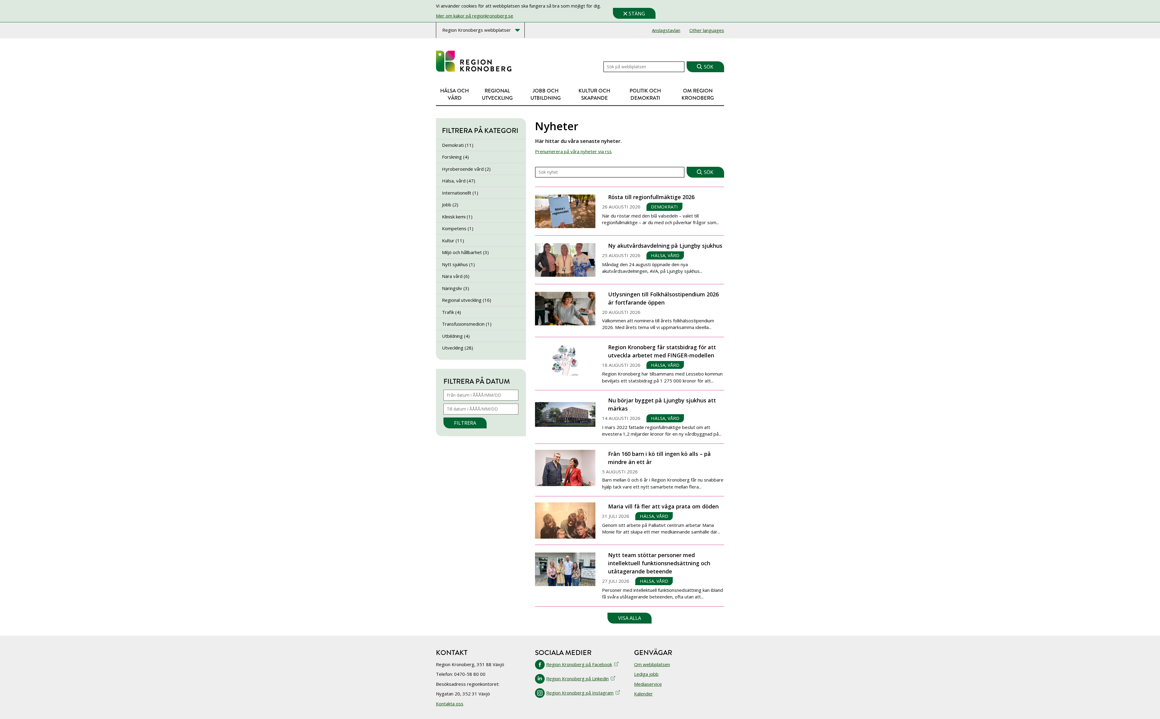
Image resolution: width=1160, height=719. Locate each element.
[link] (473, 61)
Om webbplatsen (652, 664)
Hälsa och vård (454, 94)
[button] (629, 618)
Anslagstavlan (666, 30)
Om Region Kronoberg (698, 94)
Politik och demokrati (645, 94)
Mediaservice (648, 684)
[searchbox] (610, 172)
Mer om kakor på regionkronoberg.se (474, 16)
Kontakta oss (449, 704)
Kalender (643, 694)
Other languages (706, 30)
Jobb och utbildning (545, 94)
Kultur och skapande (594, 94)
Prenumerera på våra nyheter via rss (573, 151)
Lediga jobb (646, 674)
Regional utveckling (497, 94)
